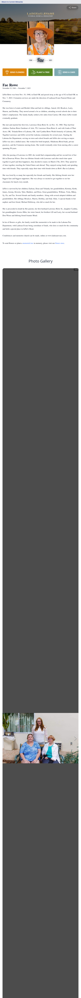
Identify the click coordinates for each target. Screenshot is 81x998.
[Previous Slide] (5, 738)
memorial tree (28, 243)
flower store (59, 243)
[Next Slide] (75, 738)
